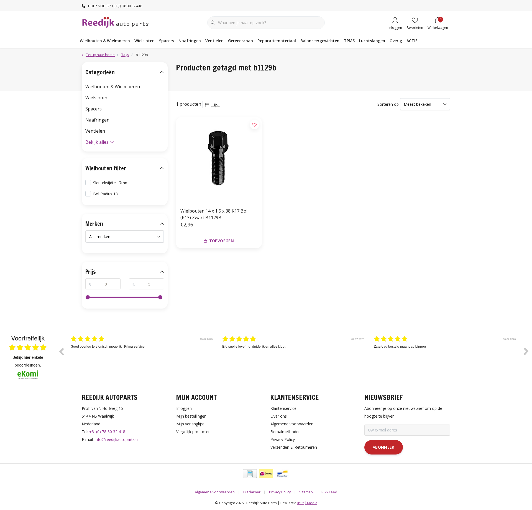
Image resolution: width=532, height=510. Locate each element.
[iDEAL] (266, 473)
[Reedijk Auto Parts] (116, 22)
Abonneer (384, 447)
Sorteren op (388, 104)
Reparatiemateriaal (276, 40)
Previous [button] (61, 351)
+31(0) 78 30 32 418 (107, 431)
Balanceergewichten (319, 40)
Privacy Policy (280, 491)
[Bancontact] (282, 473)
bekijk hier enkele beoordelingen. (27, 361)
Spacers (166, 40)
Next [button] (526, 351)
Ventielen (214, 40)
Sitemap (306, 491)
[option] (142, 355)
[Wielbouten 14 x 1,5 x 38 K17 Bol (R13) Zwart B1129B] (219, 160)
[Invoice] (250, 473)
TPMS (349, 40)
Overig (396, 40)
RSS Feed (329, 491)
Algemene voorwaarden (215, 491)
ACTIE (412, 40)
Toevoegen (221, 240)
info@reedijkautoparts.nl (117, 439)
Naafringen (189, 40)
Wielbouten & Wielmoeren (105, 40)
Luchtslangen (372, 40)
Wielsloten (144, 40)
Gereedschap (240, 40)
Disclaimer (251, 491)
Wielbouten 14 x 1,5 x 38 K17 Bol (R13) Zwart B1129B (213, 214)
